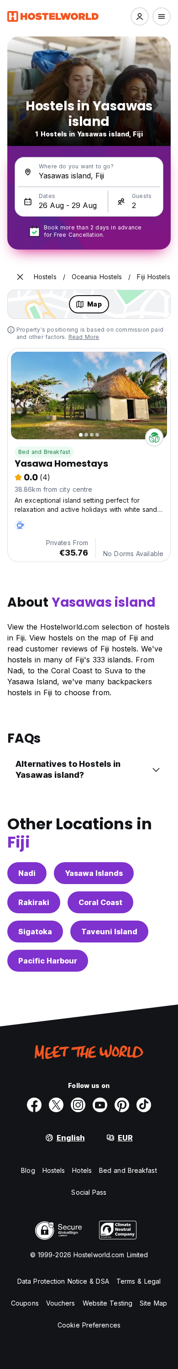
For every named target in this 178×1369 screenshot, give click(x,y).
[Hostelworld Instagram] (78, 1105)
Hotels (82, 1170)
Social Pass (88, 1192)
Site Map (153, 1303)
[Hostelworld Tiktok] (143, 1105)
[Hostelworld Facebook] (34, 1105)
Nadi (27, 873)
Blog (28, 1170)
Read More (83, 336)
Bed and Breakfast (44, 451)
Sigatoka (35, 931)
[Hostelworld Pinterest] (122, 1105)
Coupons (25, 1303)
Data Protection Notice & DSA (63, 1281)
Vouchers (60, 1303)
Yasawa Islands (94, 873)
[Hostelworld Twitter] (56, 1105)
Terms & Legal (138, 1281)
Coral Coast (100, 902)
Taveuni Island (109, 931)
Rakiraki (33, 902)
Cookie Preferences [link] (89, 1325)
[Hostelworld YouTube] (100, 1105)
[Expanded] (20, 277)
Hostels (53, 1170)
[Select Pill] (140, 16)
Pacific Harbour (47, 960)
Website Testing (108, 1303)
